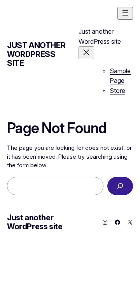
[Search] (120, 186)
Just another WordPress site (36, 54)
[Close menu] (86, 52)
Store (117, 90)
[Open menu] (125, 13)
